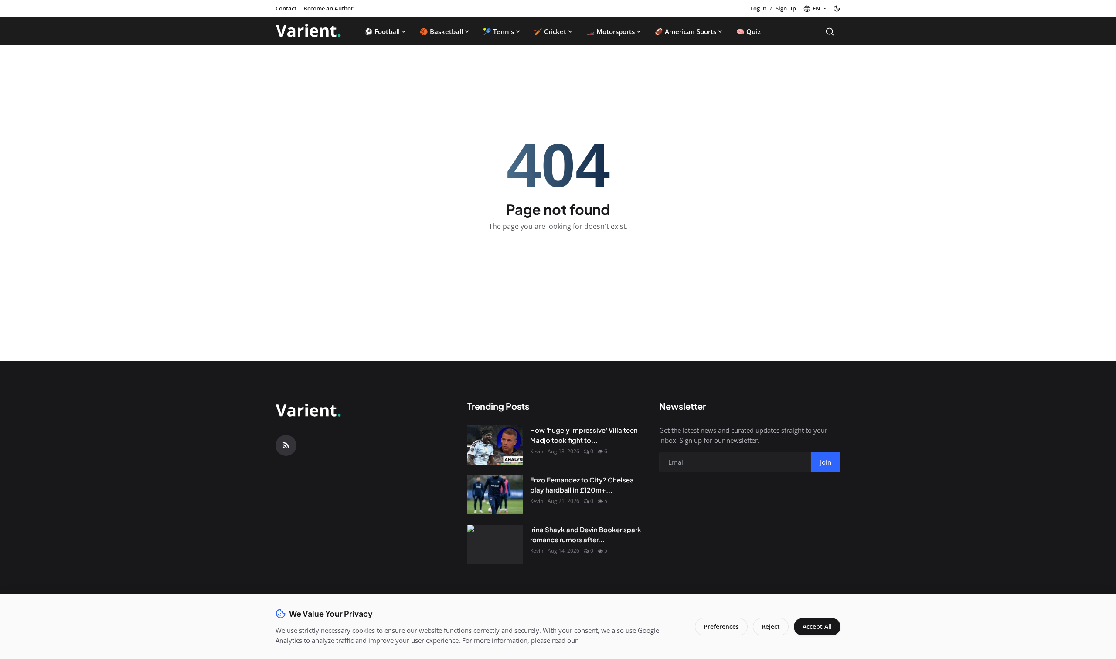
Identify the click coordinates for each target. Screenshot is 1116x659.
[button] (814, 8)
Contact (286, 8)
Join (825, 462)
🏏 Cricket (550, 31)
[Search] (829, 31)
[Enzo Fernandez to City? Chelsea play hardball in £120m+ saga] (495, 494)
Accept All (817, 626)
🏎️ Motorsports (610, 31)
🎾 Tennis (498, 31)
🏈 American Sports (685, 31)
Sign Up (786, 8)
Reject (771, 626)
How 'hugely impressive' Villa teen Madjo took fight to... (584, 435)
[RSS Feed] (286, 445)
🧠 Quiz (748, 31)
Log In (758, 8)
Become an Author (328, 8)
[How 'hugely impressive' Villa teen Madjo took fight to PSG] (495, 445)
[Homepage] (308, 31)
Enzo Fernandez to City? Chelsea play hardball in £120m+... (582, 485)
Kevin (536, 451)
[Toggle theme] (836, 8)
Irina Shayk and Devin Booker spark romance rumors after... (585, 534)
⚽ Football (382, 31)
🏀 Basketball (441, 31)
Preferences (721, 626)
